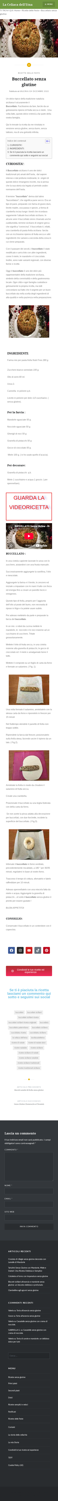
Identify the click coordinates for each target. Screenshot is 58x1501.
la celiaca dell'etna (20, 1038)
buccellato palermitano (18, 1028)
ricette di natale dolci (36, 1043)
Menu (50, 4)
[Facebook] (11, 950)
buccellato (44, 1023)
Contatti (11, 1427)
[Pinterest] (46, 950)
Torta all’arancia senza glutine (29, 1311)
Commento (11, 1150)
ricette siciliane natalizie (28, 1058)
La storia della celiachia (17, 1435)
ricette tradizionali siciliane (29, 1068)
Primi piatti (12, 1383)
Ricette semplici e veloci (18, 1405)
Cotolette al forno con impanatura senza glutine (28, 1276)
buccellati (19, 1012)
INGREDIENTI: (17, 148)
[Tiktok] (37, 950)
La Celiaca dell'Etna (18, 4)
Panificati (12, 1412)
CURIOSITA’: (16, 145)
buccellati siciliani (34, 1012)
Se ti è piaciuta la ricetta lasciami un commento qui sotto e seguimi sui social (29, 154)
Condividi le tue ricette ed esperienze (23, 1450)
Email (8, 1199)
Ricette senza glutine (16, 1377)
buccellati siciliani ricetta (28, 1017)
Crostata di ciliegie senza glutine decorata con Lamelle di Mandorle (27, 1260)
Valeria (24, 91)
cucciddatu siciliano (38, 1033)
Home (17, 10)
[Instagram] (20, 950)
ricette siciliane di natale (28, 1053)
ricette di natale (18, 1043)
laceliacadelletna (38, 1038)
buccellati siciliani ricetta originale (22, 1023)
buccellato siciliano (40, 1028)
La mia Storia (13, 1442)
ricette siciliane (37, 1048)
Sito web (9, 1212)
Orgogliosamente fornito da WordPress (26, 1492)
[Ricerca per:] (29, 1356)
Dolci (10, 1398)
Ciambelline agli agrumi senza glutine (23, 1290)
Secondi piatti (14, 1391)
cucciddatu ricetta (18, 1033)
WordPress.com (33, 1495)
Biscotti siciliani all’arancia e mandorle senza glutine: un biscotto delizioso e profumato (26, 1283)
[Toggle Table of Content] (46, 141)
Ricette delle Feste (30, 10)
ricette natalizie (20, 1048)
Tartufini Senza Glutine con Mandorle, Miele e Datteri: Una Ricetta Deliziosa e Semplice (27, 1269)
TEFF (10, 1458)
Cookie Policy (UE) (15, 1465)
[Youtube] (29, 950)
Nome (8, 1186)
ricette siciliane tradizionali (28, 1063)
